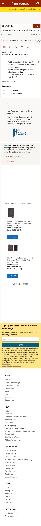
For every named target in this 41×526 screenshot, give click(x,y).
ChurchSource (10, 456)
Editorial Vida (10, 465)
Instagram (9, 491)
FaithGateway (10, 451)
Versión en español (12, 513)
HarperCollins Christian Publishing (18, 459)
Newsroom (9, 397)
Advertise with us (11, 419)
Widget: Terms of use (13, 440)
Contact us (9, 422)
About (7, 380)
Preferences (9, 516)
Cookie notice (10, 434)
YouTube (8, 502)
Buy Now (12, 237)
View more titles (20, 284)
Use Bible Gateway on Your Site (17, 417)
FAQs (7, 411)
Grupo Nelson (10, 462)
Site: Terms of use (12, 437)
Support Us (9, 400)
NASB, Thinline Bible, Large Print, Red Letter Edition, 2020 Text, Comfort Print (20, 260)
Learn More (10, 162)
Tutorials (8, 414)
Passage (5, 40)
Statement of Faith (12, 385)
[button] (37, 3)
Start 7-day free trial (13, 156)
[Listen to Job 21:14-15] (28, 47)
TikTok (7, 496)
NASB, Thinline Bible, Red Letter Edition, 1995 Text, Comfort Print (20, 222)
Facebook (8, 488)
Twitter (7, 499)
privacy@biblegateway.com (11, 366)
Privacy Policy (6, 364)
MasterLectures (11, 477)
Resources (14, 40)
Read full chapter (9, 81)
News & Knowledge (12, 382)
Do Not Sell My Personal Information (20, 431)
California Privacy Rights (15, 428)
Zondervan (9, 474)
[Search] (36, 26)
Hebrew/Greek (25, 40)
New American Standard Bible (19, 111)
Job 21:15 (8, 90)
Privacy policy (10, 425)
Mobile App (9, 388)
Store (7, 391)
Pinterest (8, 493)
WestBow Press (11, 471)
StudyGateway (10, 454)
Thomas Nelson (11, 468)
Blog (6, 394)
